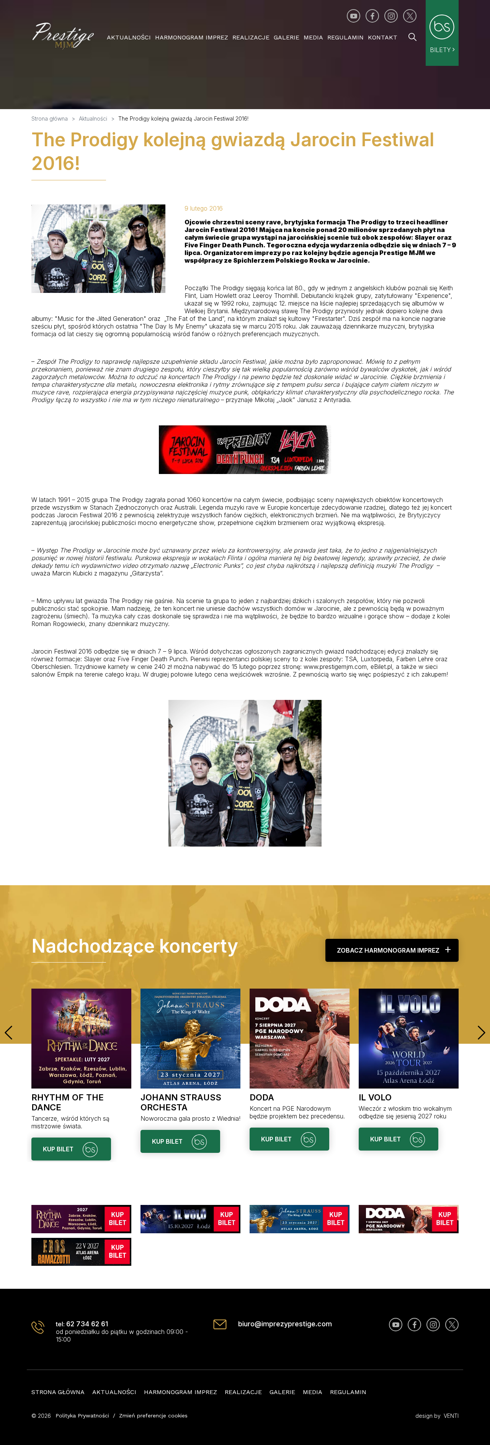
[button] (8, 1032)
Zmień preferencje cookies (153, 1415)
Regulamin (345, 37)
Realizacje (251, 37)
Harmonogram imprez (191, 37)
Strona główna (58, 1392)
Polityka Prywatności (82, 1415)
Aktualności (129, 37)
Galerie (286, 37)
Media (313, 37)
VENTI (451, 1415)
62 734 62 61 (87, 1324)
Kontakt (382, 37)
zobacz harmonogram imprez (388, 950)
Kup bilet (59, 1149)
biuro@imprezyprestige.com (285, 1324)
